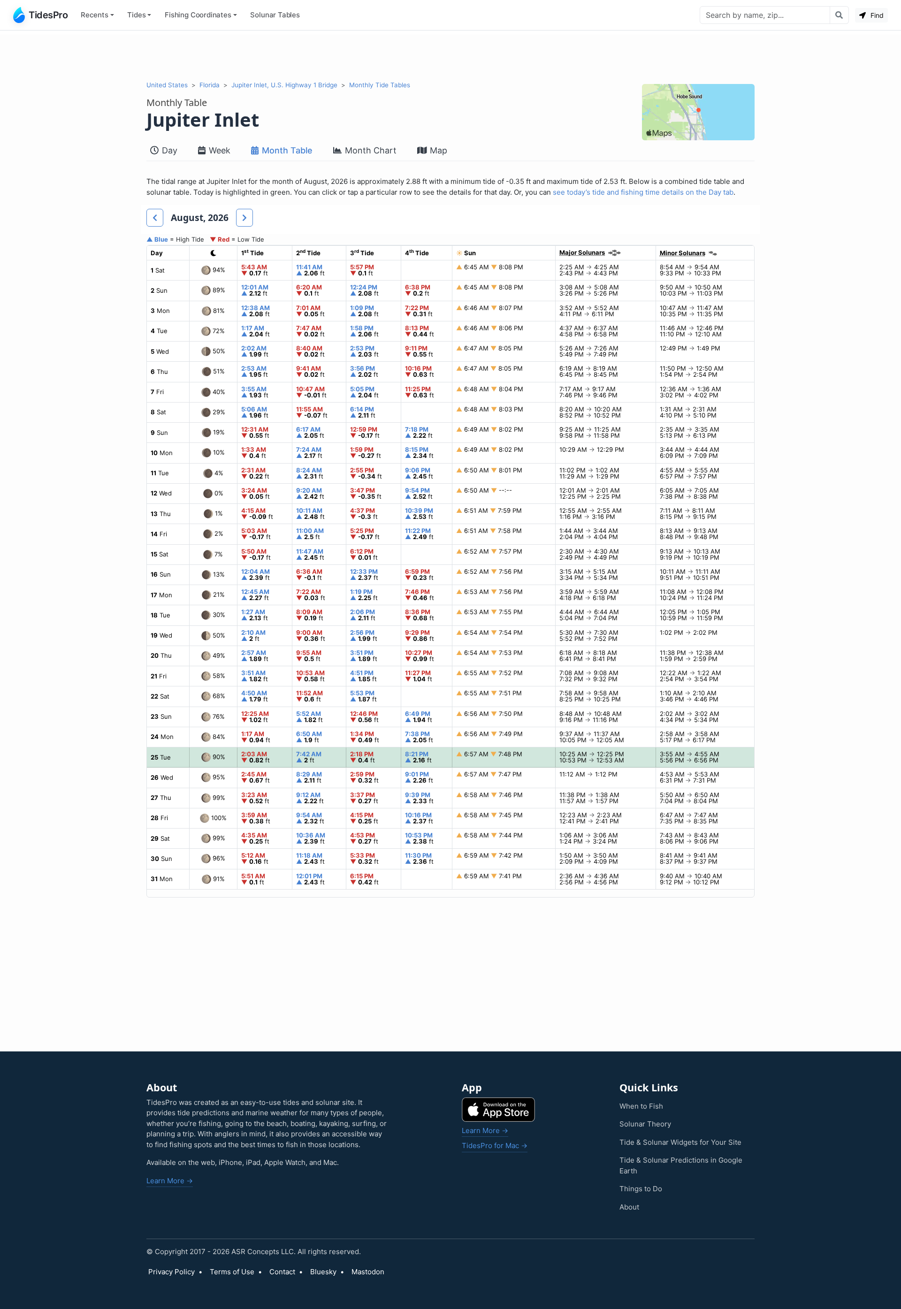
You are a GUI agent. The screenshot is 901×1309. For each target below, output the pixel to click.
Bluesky (323, 1271)
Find (876, 15)
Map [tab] (437, 150)
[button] (154, 218)
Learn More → (169, 1180)
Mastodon (367, 1271)
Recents (94, 14)
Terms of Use (232, 1271)
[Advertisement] (450, 55)
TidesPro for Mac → (494, 1145)
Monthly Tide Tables (379, 85)
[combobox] (765, 15)
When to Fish (641, 1106)
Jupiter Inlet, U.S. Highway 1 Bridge (284, 85)
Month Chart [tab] (370, 150)
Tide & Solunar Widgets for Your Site (680, 1142)
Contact (282, 1271)
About (629, 1206)
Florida (209, 85)
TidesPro (48, 15)
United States (167, 85)
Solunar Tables (275, 14)
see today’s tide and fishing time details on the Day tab (643, 192)
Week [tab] (218, 150)
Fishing (198, 14)
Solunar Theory (645, 1123)
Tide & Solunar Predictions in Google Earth (680, 1165)
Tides (136, 14)
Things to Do (640, 1188)
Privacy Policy (171, 1271)
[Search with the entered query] (839, 15)
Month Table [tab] (286, 150)
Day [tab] (168, 150)
